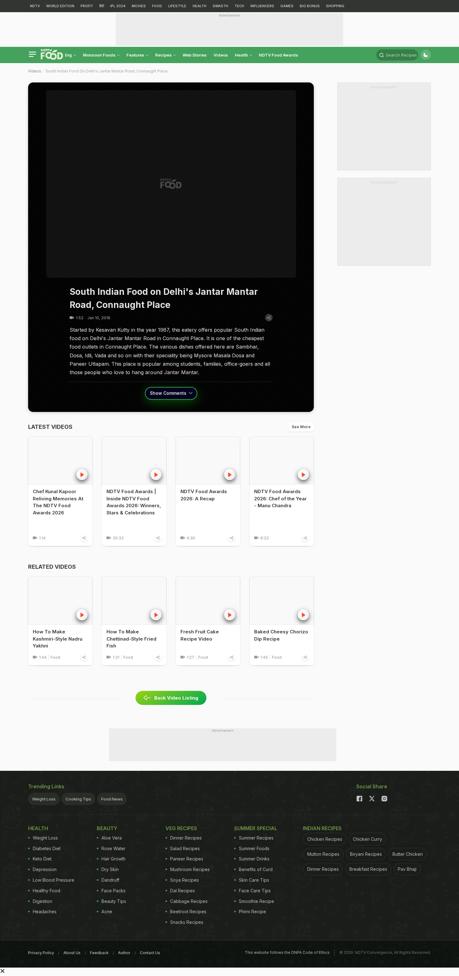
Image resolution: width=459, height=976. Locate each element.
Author (124, 952)
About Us (72, 952)
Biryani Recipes (366, 854)
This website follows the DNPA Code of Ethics (287, 952)
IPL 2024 (118, 6)
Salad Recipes (185, 848)
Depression (45, 869)
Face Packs (113, 890)
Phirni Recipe (252, 911)
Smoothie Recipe (256, 901)
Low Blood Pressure (53, 880)
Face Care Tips (255, 890)
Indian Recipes (322, 828)
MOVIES (139, 6)
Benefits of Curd (256, 869)
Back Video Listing (176, 698)
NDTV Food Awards (278, 54)
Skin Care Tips (254, 880)
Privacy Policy (41, 952)
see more (301, 426)
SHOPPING (335, 6)
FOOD (157, 6)
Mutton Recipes (323, 854)
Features (135, 54)
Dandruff (110, 880)
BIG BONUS (310, 6)
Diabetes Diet (47, 848)
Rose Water (113, 848)
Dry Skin (110, 869)
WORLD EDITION (60, 6)
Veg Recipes (181, 828)
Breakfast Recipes (368, 869)
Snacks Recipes (186, 922)
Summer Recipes (256, 837)
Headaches (45, 911)
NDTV (35, 6)
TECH (239, 6)
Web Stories (195, 54)
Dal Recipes (182, 890)
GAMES (287, 6)
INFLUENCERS (262, 6)
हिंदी (101, 6)
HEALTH (199, 6)
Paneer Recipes (186, 858)
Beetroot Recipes (188, 911)
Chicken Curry (367, 839)
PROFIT (87, 6)
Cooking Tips (78, 798)
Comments (169, 393)
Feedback (99, 952)
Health (242, 54)
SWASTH (220, 6)
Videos (221, 54)
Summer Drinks (254, 858)
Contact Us (150, 952)
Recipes (164, 54)
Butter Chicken (407, 854)
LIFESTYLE (177, 6)
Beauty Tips (113, 901)
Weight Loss (44, 798)
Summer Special (255, 828)
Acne (106, 911)
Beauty (107, 828)
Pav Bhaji (407, 869)
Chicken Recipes (324, 839)
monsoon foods (99, 54)
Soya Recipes (184, 880)
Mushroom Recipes (190, 869)
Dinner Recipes (186, 837)
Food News (112, 798)
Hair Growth (113, 858)
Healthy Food (46, 890)
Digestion (42, 901)
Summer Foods (254, 848)
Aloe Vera (111, 837)
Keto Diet (42, 858)
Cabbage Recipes (189, 901)
